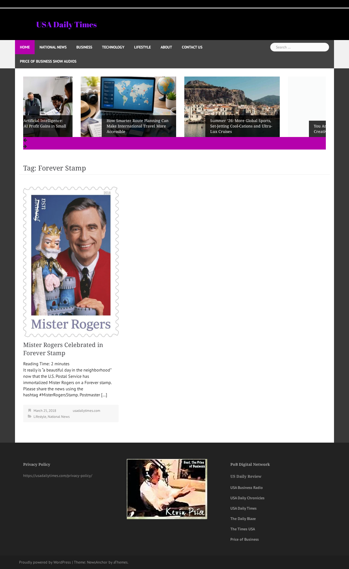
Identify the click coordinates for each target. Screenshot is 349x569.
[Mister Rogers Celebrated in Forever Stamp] (71, 261)
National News (53, 47)
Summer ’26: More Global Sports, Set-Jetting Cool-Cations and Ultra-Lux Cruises (184, 126)
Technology (113, 47)
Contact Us (192, 47)
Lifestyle (142, 47)
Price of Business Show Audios (48, 61)
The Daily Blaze (243, 518)
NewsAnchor (97, 562)
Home (25, 47)
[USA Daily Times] (66, 23)
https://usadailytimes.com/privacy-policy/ (57, 475)
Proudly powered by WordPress (45, 562)
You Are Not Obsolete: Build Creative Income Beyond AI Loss (286, 129)
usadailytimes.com (86, 410)
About (166, 47)
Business (84, 47)
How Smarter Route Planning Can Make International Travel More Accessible (80, 126)
